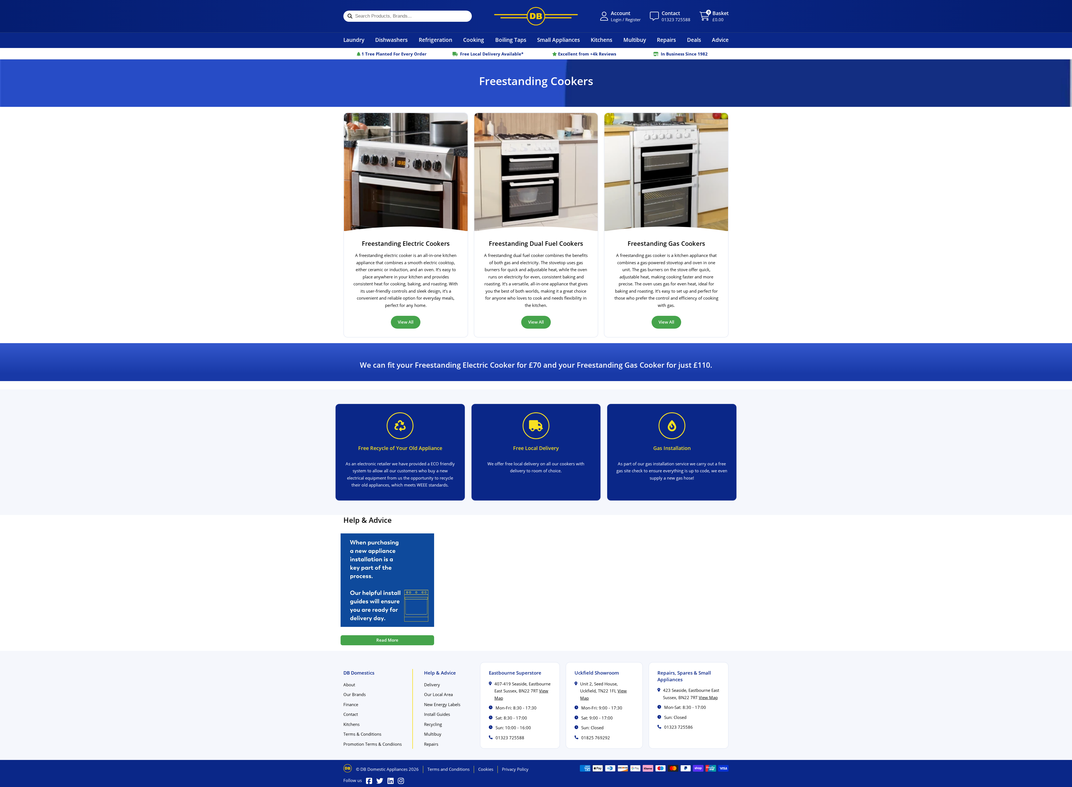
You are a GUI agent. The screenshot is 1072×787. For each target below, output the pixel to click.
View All (405, 322)
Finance (350, 704)
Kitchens (601, 39)
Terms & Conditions (362, 734)
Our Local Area (438, 694)
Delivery (432, 684)
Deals (694, 39)
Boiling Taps (510, 39)
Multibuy (634, 39)
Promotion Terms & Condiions (372, 744)
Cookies (485, 769)
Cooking (473, 39)
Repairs (666, 39)
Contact (350, 714)
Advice (720, 39)
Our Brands (354, 694)
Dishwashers (391, 39)
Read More (387, 640)
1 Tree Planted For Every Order (393, 54)
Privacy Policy (515, 769)
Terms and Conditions (448, 769)
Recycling (433, 724)
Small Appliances (558, 39)
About (349, 684)
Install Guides (437, 714)
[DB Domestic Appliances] (536, 16)
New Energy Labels (442, 704)
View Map (708, 697)
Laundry (353, 39)
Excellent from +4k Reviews (586, 54)
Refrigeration (435, 39)
